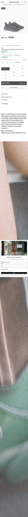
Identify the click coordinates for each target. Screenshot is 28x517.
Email (2, 265)
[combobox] (2, 263)
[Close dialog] (27, 240)
